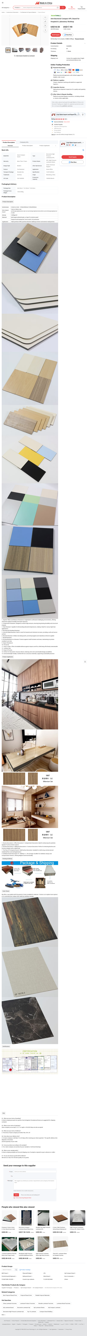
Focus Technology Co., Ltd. (32, 1329)
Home (3, 12)
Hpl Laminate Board (8, 1307)
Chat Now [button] (69, 35)
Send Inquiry (56, 35)
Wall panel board (27, 1276)
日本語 (71, 1324)
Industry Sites (59, 1320)
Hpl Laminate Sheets (39, 1307)
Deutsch (50, 1324)
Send (16, 1195)
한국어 (67, 1324)
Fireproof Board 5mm (26, 1295)
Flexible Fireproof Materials (42, 1295)
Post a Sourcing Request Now (22, 1198)
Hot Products (7, 1320)
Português (25, 1324)
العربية (62, 1324)
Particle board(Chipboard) (8, 1276)
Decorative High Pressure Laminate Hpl (13, 1311)
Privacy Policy (69, 1329)
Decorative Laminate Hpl (23, 1307)
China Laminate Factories (10, 1303)
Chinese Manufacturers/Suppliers (28, 1320)
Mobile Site (40, 1322)
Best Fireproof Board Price (10, 1295)
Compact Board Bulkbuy (46, 1311)
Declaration (61, 1329)
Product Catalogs (25, 1269)
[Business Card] (83, 150)
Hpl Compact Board (69, 1273)
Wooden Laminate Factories (45, 1303)
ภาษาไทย (81, 1324)
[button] (52, 145)
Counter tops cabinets (28, 1279)
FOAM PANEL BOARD (7, 1279)
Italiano (45, 1324)
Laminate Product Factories (27, 1303)
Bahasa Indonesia (49, 1325)
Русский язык (38, 1324)
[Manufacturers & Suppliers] (43, 3)
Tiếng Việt (40, 1325)
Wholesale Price (51, 1320)
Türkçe (35, 1325)
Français (31, 1324)
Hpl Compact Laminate (54, 1307)
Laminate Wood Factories (63, 1303)
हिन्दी (76, 1324)
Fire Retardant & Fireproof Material (28, 12)
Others (66, 1279)
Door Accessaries (68, 1276)
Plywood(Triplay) (27, 1273)
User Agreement (53, 1329)
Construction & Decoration (12, 12)
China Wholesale (42, 1320)
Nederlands (56, 1324)
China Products (15, 1320)
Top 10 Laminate (31, 1311)
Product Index (78, 1320)
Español (19, 1324)
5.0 (67, 145)
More (3, 1314)
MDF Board (5, 1273)
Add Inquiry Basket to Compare (25, 56)
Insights (47, 1322)
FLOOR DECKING (48, 1279)
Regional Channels (68, 1320)
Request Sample (79, 38)
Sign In (53, 134)
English (13, 1324)
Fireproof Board (41, 12)
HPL (45, 1273)
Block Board (47, 1276)
